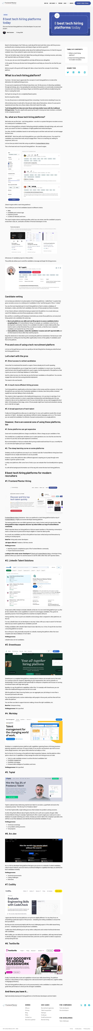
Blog (65, 3)
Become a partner (30, 1020)
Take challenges (64, 1021)
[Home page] (9, 3)
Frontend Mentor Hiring (42, 143)
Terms (71, 1029)
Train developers (64, 1008)
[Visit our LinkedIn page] (85, 1005)
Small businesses (46, 1017)
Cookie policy (78, 1029)
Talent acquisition (46, 1010)
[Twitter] (68, 72)
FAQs (26, 1015)
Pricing (60, 3)
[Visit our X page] (81, 1005)
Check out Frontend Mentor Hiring (41, 554)
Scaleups (43, 1015)
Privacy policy (87, 1029)
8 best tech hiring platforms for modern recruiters (77, 59)
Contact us (28, 1017)
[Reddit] (85, 72)
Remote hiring (45, 1020)
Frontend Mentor (10, 520)
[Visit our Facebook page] (89, 1005)
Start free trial (83, 3)
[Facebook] (79, 72)
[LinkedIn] (73, 72)
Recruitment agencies (47, 1008)
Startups (43, 1013)
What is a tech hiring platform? (75, 54)
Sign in (71, 3)
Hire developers (64, 1010)
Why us (46, 3)
